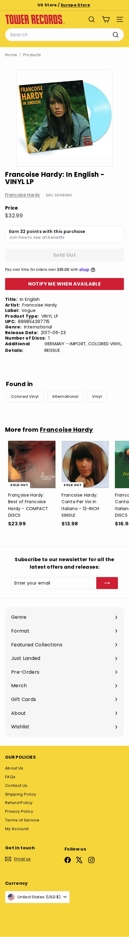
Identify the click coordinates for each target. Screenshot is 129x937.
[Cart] (106, 19)
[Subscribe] (107, 583)
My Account (17, 829)
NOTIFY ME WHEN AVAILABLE (64, 283)
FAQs (10, 777)
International (65, 396)
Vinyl (97, 396)
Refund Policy (19, 803)
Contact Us (16, 785)
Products (32, 54)
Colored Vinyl (25, 396)
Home (11, 54)
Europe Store (75, 5)
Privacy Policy (19, 811)
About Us (14, 768)
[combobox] (64, 34)
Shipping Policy (20, 794)
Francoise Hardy (22, 195)
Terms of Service (22, 820)
